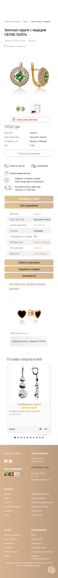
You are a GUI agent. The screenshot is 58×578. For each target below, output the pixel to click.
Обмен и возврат (11, 551)
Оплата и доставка (12, 535)
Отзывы (7, 556)
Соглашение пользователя (42, 551)
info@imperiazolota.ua (40, 479)
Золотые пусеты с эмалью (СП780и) (29, 341)
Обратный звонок (38, 547)
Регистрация (36, 543)
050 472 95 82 (37, 458)
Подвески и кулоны (12, 506)
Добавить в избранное (16, 46)
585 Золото (39, 225)
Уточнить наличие (29, 153)
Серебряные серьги (29, 404)
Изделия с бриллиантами (42, 502)
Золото (37, 213)
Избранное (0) (37, 539)
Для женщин (40, 253)
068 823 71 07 (37, 461)
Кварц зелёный (42, 242)
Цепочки (8, 502)
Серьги (37, 247)
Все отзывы (42, 434)
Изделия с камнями (39, 506)
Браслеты (8, 510)
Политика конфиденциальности (40, 557)
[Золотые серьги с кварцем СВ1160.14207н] (29, 74)
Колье (7, 515)
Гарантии (8, 547)
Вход (33, 535)
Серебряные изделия (40, 494)
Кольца (7, 494)
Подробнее (15, 414)
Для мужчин (36, 515)
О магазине (9, 543)
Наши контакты (10, 539)
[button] (51, 570)
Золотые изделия (38, 498)
